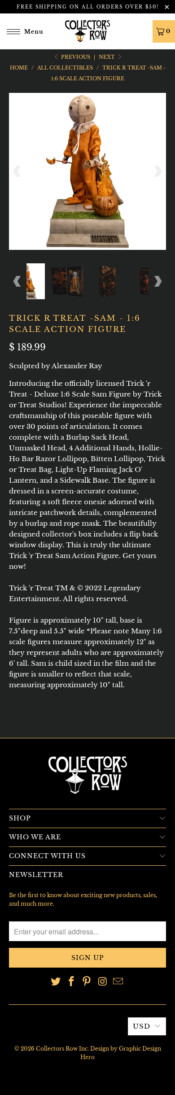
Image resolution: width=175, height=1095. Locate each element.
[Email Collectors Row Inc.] (118, 982)
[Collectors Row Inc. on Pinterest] (87, 982)
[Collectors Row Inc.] (87, 31)
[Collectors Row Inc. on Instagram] (102, 982)
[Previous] (17, 171)
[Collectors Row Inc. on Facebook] (71, 982)
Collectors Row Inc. (62, 1048)
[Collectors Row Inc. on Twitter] (56, 982)
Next (107, 57)
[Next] (157, 171)
